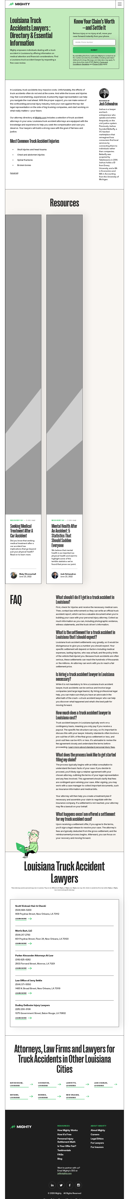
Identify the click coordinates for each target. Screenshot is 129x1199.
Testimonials (64, 1150)
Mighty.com (40, 117)
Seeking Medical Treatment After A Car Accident (21, 531)
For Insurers (97, 1147)
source (14, 173)
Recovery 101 (16, 520)
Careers (95, 1134)
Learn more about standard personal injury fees (91, 747)
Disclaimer (85, 64)
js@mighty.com (64, 1173)
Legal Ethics (97, 1138)
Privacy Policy (98, 64)
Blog (59, 1158)
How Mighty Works (67, 1130)
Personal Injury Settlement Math (66, 1140)
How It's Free (64, 1134)
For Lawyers (97, 1142)
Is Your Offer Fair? (66, 1146)
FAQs (60, 1154)
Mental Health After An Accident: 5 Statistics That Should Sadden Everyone (64, 536)
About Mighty (98, 1130)
